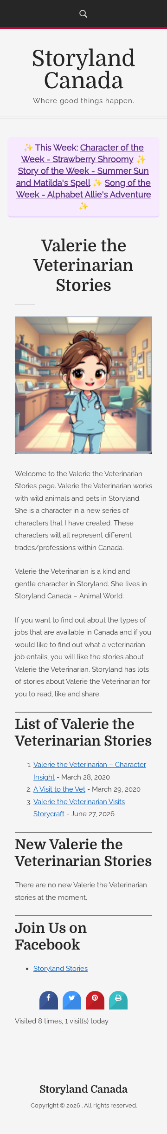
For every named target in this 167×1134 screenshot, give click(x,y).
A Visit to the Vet (59, 789)
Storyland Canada (83, 70)
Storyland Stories (60, 968)
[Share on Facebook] (48, 1006)
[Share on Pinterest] (95, 1006)
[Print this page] (118, 1006)
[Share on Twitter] (72, 1006)
